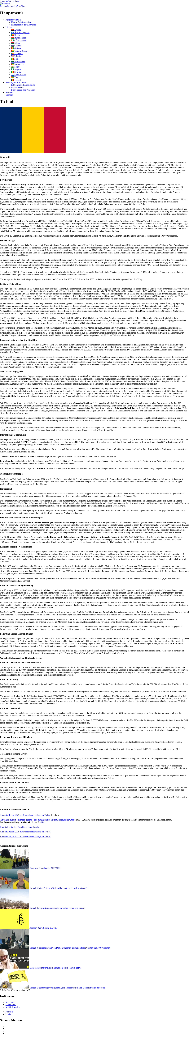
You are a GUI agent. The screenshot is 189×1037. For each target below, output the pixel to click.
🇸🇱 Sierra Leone (18, 74)
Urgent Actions (17, 87)
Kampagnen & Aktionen (16, 82)
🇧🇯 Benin (15, 35)
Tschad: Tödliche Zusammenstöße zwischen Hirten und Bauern (57, 908)
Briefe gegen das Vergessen (23, 90)
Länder (9, 27)
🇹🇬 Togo (15, 77)
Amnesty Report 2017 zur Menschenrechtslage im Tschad (25, 836)
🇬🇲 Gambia (16, 45)
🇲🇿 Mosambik (17, 64)
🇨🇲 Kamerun (17, 53)
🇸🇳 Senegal (16, 72)
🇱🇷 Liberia (16, 56)
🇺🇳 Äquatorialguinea (20, 32)
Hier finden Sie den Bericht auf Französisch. (19, 827)
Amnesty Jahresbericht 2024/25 (43, 928)
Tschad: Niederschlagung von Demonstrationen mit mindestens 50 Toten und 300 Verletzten (70, 948)
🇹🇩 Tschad (16, 80)
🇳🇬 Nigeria (16, 69)
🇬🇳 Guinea (16, 48)
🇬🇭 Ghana (15, 43)
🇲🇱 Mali (14, 59)
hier (42, 822)
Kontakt (9, 92)
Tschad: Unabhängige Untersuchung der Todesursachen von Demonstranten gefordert (67, 988)
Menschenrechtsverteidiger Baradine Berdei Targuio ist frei (55, 968)
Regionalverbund (13, 20)
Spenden (9, 95)
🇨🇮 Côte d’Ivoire (18, 40)
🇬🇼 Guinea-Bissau (19, 51)
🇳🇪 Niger (15, 67)
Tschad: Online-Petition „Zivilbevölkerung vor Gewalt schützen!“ (58, 888)
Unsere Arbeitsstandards (21, 22)
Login (8, 1014)
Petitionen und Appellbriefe (23, 85)
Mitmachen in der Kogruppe (23, 25)
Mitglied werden (13, 1007)
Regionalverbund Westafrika (12, 6)
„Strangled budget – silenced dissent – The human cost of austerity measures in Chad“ (37, 820)
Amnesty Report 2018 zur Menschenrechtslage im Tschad (25, 832)
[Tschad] (33, 152)
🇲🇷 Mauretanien (18, 61)
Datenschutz (11, 1004)
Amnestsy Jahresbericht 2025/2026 (44, 868)
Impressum (10, 1002)
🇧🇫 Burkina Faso (18, 38)
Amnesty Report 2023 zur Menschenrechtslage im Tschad (25, 815)
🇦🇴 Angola (16, 30)
